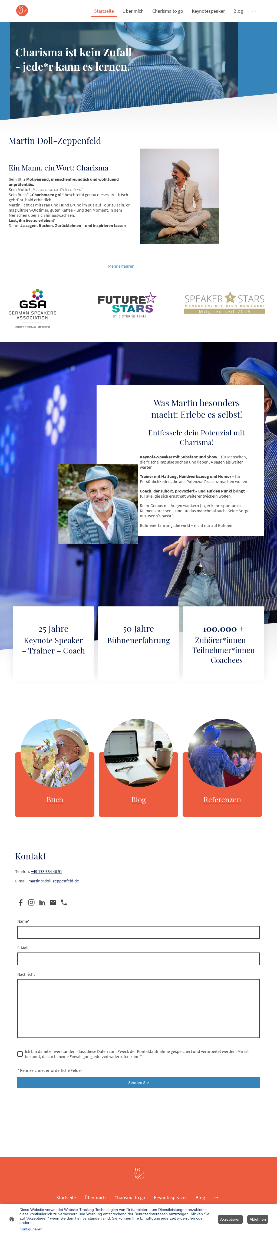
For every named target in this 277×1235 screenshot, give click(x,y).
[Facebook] (20, 902)
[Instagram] (31, 902)
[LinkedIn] (42, 902)
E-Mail (22, 947)
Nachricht (26, 974)
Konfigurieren (30, 1229)
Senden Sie (138, 1082)
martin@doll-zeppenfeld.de (54, 880)
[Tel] (64, 902)
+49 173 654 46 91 (46, 871)
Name (23, 921)
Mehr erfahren (121, 266)
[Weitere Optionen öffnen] (254, 11)
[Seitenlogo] (22, 11)
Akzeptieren (230, 1219)
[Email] (53, 902)
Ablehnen (258, 1219)
